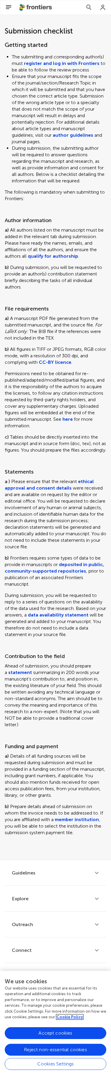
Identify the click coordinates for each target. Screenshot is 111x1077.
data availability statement (58, 615)
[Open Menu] (8, 7)
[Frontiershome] (36, 7)
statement (20, 672)
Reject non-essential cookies (55, 1049)
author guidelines (73, 135)
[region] (55, 1024)
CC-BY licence (55, 362)
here (67, 419)
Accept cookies (55, 1033)
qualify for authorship (53, 256)
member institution (77, 819)
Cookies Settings (55, 1064)
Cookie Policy (70, 1017)
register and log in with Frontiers (61, 63)
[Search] (88, 7)
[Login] (103, 7)
